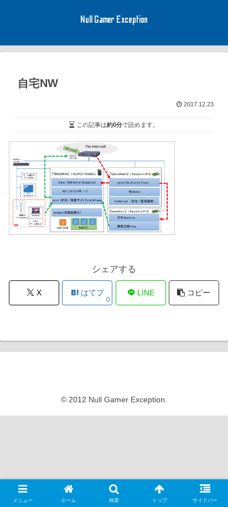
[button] (194, 292)
